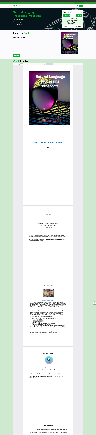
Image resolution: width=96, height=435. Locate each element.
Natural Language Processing (31, 26)
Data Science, (23, 26)
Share (66, 26)
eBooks (74, 5)
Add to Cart (67, 15)
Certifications (64, 5)
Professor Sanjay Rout (18, 19)
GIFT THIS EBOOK (79, 26)
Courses (69, 5)
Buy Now (80, 15)
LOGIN (81, 5)
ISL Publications (17, 21)
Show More (16, 55)
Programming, (17, 26)
